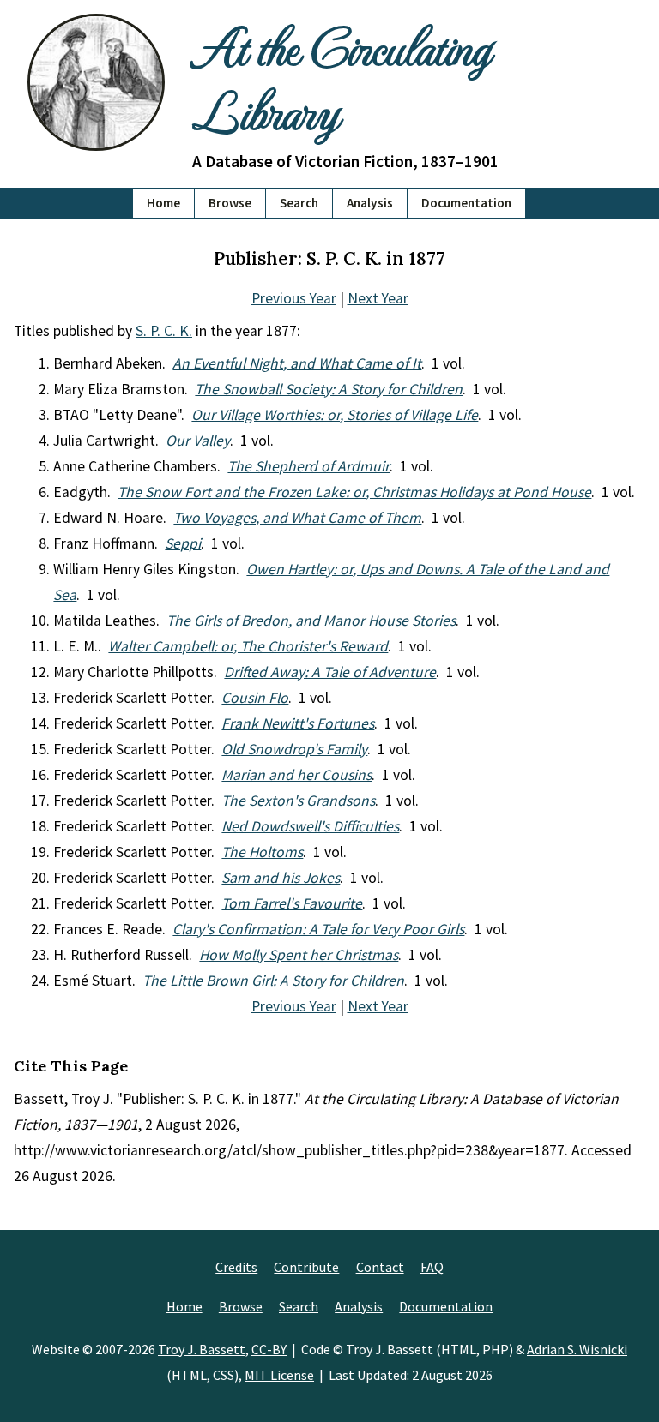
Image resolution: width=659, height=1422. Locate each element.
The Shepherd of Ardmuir (308, 466)
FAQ (432, 1266)
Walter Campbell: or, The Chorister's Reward (248, 646)
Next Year (378, 298)
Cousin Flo (254, 697)
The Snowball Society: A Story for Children (329, 389)
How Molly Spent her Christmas (298, 954)
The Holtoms (262, 852)
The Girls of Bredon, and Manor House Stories (311, 620)
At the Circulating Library (341, 77)
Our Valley (198, 440)
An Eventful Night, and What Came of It (296, 363)
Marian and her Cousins (296, 774)
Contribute (306, 1266)
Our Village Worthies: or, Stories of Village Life (334, 414)
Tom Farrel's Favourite (291, 903)
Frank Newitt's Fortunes (297, 723)
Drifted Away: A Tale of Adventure (330, 672)
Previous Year (293, 298)
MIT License (279, 1374)
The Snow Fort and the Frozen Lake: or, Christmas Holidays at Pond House (354, 492)
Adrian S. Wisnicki (577, 1349)
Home (163, 203)
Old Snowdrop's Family (294, 749)
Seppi (183, 543)
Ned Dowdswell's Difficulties (310, 826)
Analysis (370, 203)
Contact (380, 1266)
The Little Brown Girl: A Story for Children (273, 980)
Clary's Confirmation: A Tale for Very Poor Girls (318, 929)
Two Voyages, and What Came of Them (297, 517)
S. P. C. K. (164, 330)
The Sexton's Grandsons (298, 800)
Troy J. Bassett (201, 1349)
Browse (230, 203)
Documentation (466, 203)
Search (299, 203)
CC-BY (269, 1349)
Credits (236, 1266)
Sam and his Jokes (280, 877)
